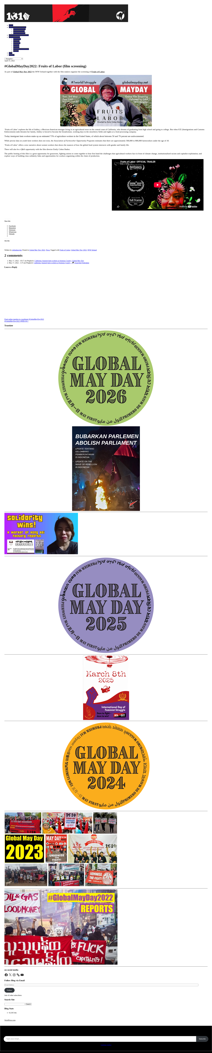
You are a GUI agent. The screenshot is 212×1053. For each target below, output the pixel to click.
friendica (16, 45)
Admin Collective (19, 29)
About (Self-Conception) (17, 27)
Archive (11, 55)
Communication (14, 37)
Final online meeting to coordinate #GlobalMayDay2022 (24, 319)
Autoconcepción (19, 31)
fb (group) (16, 43)
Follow (9, 990)
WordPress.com (9, 1020)
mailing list (17, 39)
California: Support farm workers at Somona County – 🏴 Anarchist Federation (61, 263)
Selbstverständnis (19, 33)
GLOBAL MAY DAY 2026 (19, 35)
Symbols (16, 47)
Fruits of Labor (98, 72)
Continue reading (106, 1045)
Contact (16, 51)
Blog (10, 53)
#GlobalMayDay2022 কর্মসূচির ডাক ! (16, 321)
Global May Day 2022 (37, 250)
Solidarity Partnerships (21, 49)
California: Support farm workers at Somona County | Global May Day (59, 261)
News (48, 250)
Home (11, 25)
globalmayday (17, 250)
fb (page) (16, 41)
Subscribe (202, 1039)
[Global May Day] (66, 21)
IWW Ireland (92, 250)
